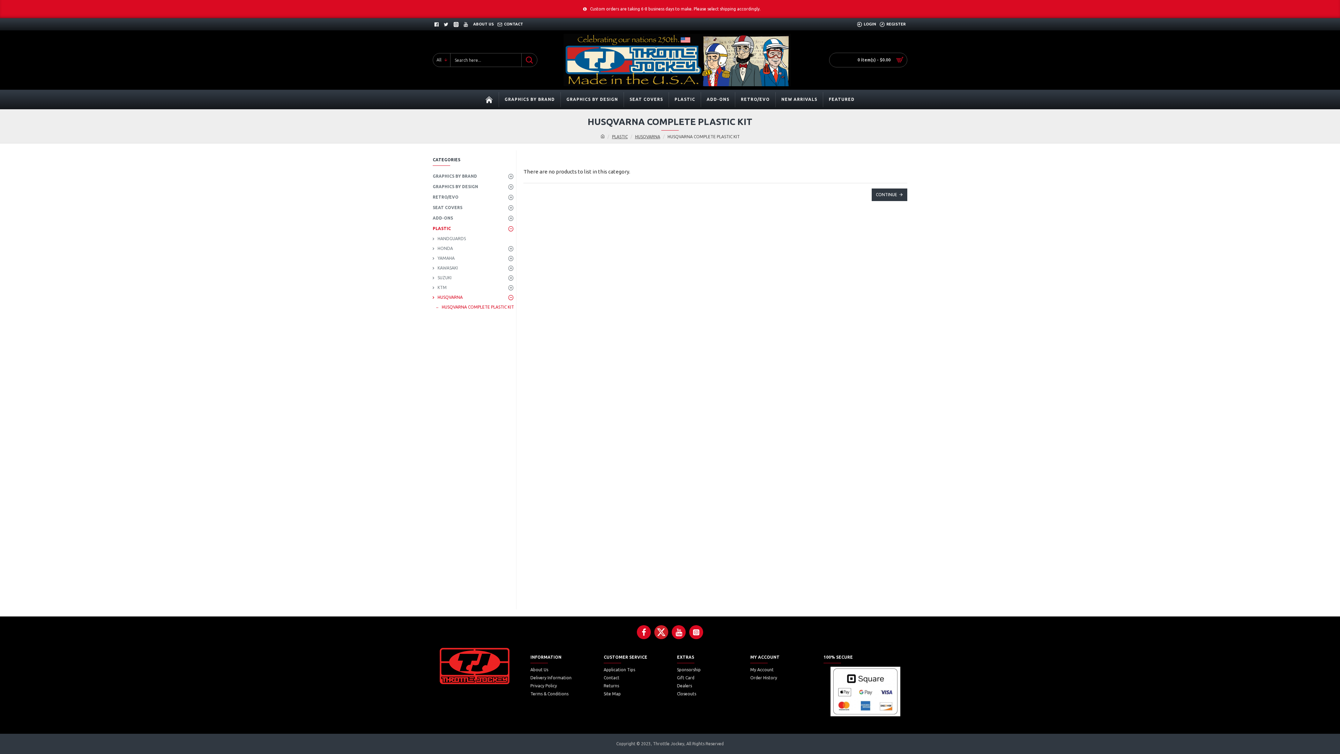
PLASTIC (620, 136)
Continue (886, 194)
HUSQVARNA (647, 136)
